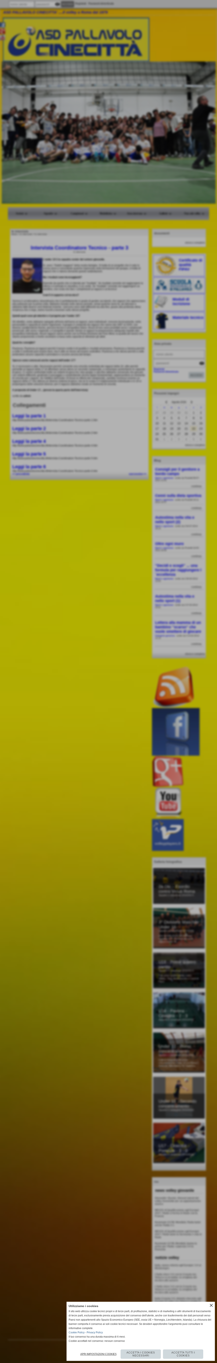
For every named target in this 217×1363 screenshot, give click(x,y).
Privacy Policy (95, 1332)
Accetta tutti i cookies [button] (183, 1354)
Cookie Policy (77, 1332)
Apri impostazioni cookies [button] (98, 1354)
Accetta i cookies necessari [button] (141, 1354)
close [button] (211, 1305)
